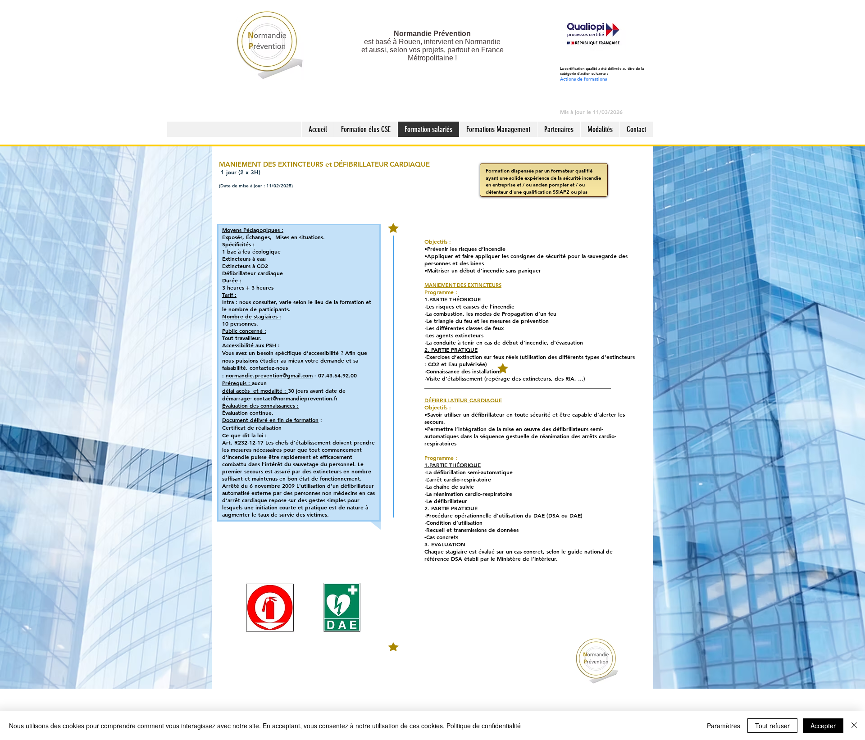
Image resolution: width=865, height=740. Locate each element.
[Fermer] (854, 725)
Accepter (823, 725)
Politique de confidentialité (483, 725)
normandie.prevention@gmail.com (269, 375)
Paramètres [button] (723, 725)
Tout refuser (772, 725)
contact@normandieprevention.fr (296, 398)
